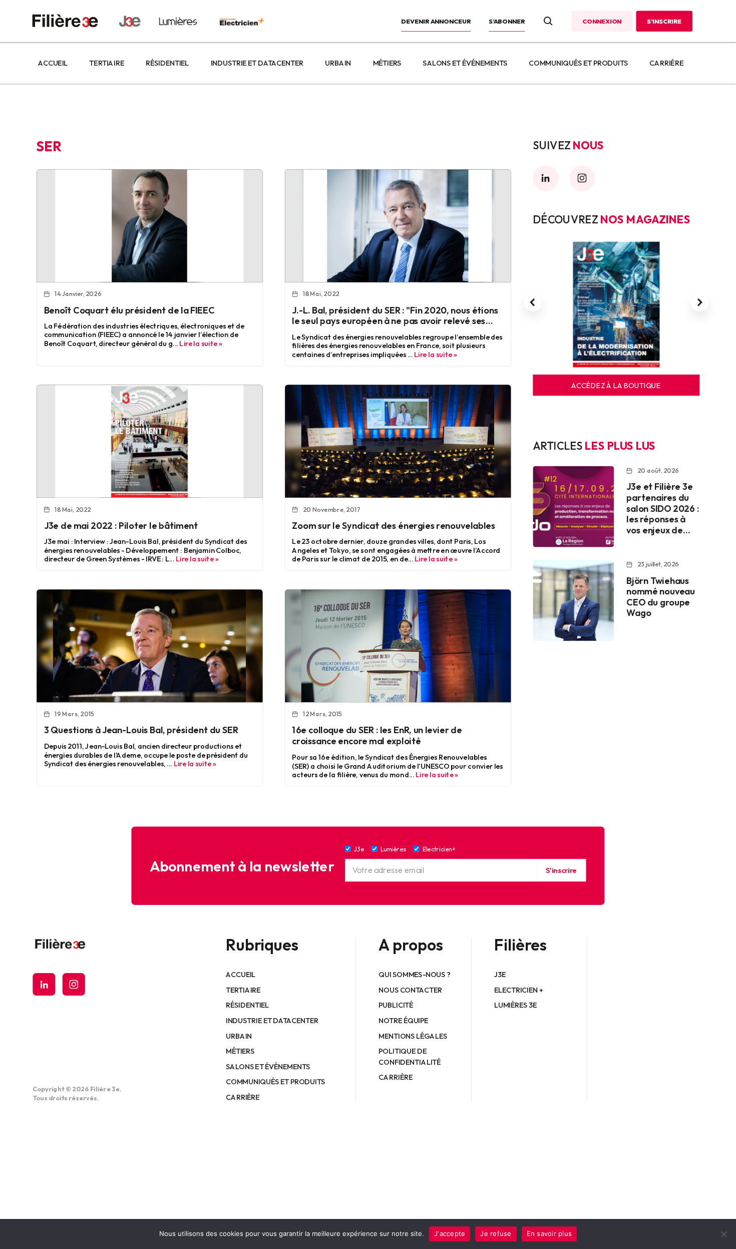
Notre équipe (404, 1020)
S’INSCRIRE (664, 21)
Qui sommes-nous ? (415, 974)
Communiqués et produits (578, 63)
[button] (533, 302)
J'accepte (449, 1233)
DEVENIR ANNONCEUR (436, 21)
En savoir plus (549, 1233)
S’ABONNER (507, 21)
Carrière (666, 63)
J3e (500, 974)
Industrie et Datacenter (257, 63)
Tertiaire (107, 63)
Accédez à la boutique (616, 385)
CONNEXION (601, 21)
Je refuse (495, 1233)
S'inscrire (561, 870)
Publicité (396, 1005)
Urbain (338, 63)
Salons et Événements (465, 63)
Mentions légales (413, 1036)
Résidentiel (167, 63)
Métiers (387, 63)
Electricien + (518, 990)
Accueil (53, 63)
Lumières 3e (515, 1005)
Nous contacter (411, 990)
